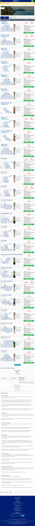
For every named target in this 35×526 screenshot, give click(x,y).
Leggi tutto (3, 14)
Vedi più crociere (17, 364)
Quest (23, 440)
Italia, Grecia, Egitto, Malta (6, 295)
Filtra (9, 19)
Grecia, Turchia (4, 48)
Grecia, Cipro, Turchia (5, 35)
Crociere (1, 492)
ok (23, 515)
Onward (17, 440)
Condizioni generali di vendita (17, 508)
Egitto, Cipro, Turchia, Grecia (6, 200)
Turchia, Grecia (4, 21)
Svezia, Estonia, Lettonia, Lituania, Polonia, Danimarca (12, 254)
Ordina (26, 19)
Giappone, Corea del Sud (5, 337)
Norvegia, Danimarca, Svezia (6, 213)
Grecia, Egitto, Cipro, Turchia (6, 323)
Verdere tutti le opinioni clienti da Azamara (27, 382)
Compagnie (6, 492)
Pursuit (20, 440)
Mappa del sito (17, 509)
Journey (15, 440)
